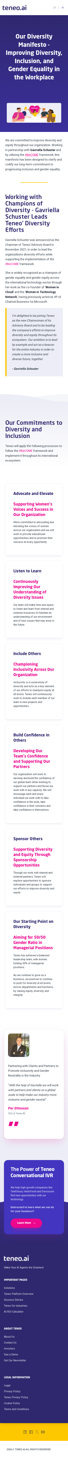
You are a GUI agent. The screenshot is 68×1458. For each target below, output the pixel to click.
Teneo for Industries (15, 1305)
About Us (9, 1336)
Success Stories (13, 1299)
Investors (9, 1348)
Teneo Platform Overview (18, 1293)
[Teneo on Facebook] (31, 1432)
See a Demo (11, 1354)
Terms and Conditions (16, 1409)
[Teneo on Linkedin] (25, 1432)
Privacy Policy (12, 1391)
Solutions (9, 1288)
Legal (7, 1385)
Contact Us (10, 1342)
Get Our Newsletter (15, 1360)
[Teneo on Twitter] (37, 1432)
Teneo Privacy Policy (16, 1397)
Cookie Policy (12, 1403)
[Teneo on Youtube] (43, 1432)
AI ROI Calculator (13, 1311)
